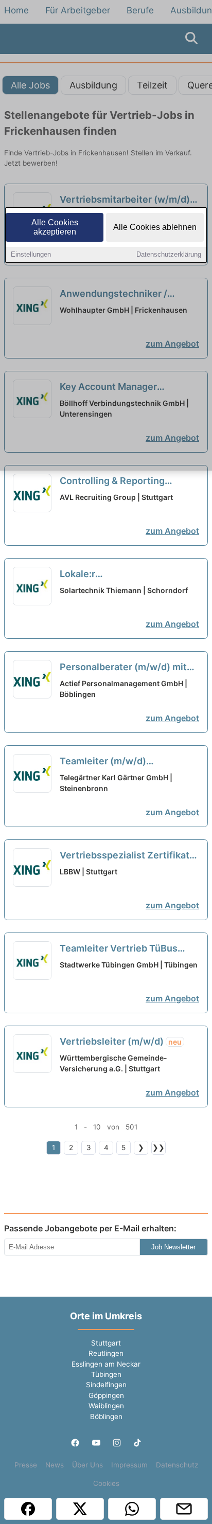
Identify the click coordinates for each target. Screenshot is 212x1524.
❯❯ (158, 1147)
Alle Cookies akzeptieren (54, 227)
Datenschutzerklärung (168, 254)
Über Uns (87, 1465)
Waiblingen (106, 1406)
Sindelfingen (106, 1384)
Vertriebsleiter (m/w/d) (121, 1041)
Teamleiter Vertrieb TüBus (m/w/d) (119, 949)
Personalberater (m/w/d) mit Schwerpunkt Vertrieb (123, 667)
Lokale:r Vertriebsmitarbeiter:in (120, 574)
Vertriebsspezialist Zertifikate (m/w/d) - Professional (127, 856)
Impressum (129, 1465)
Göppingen (106, 1395)
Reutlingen (106, 1353)
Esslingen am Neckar (106, 1364)
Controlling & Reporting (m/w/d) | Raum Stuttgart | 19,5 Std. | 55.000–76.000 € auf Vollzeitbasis (128, 481)
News (54, 1465)
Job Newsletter (173, 1247)
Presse (25, 1465)
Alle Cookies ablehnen (155, 227)
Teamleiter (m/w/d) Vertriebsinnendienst (116, 762)
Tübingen (106, 1374)
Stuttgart (106, 1343)
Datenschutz (177, 1465)
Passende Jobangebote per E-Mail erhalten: (90, 1228)
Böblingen (106, 1416)
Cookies (106, 1483)
